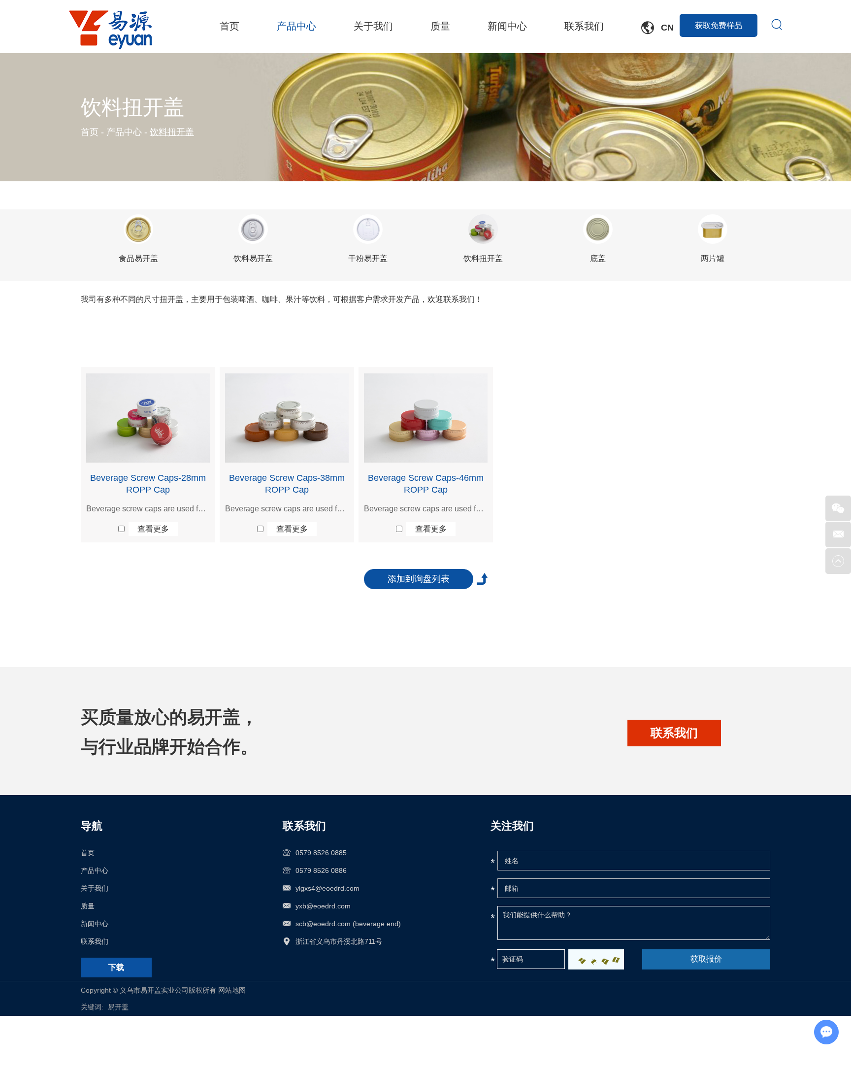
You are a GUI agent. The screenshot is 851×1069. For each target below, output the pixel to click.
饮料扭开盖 (483, 258)
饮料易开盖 (253, 258)
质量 (440, 27)
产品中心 (296, 27)
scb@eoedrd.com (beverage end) (348, 924)
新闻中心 (507, 27)
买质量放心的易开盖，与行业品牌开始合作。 (169, 732)
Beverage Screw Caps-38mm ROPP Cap (287, 484)
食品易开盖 (138, 258)
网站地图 (232, 990)
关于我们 (373, 27)
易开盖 (118, 1007)
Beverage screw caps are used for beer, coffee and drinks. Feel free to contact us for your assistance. (148, 508)
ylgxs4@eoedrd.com (327, 888)
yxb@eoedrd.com (323, 906)
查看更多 (153, 529)
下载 (116, 967)
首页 (229, 27)
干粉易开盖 (368, 258)
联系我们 (584, 27)
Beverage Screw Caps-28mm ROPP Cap (148, 484)
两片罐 (712, 258)
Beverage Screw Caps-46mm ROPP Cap (426, 484)
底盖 (598, 258)
